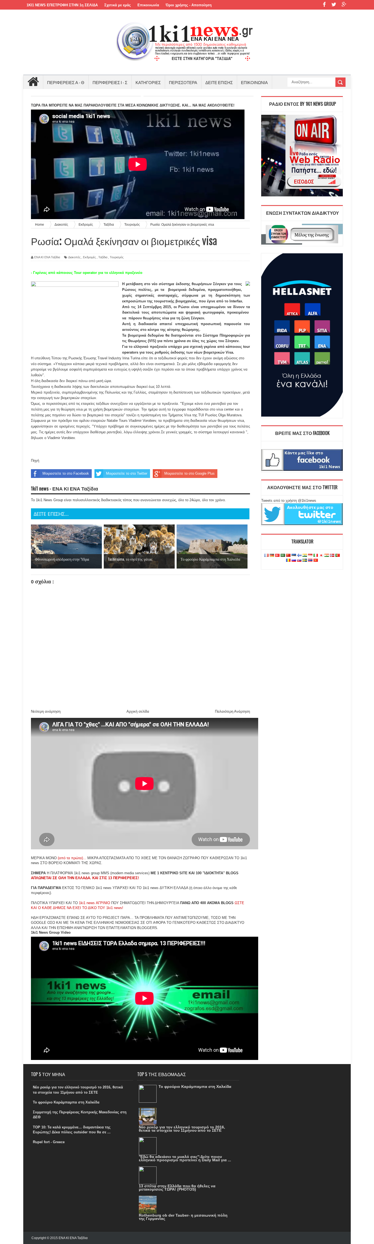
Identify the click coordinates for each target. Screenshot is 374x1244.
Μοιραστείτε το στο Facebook (65, 473)
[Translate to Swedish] (305, 560)
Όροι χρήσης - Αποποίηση (189, 5)
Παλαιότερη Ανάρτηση (232, 711)
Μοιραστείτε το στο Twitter (126, 473)
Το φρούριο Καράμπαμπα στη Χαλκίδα (66, 1102)
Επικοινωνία (148, 5)
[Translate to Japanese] (321, 556)
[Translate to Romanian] (288, 560)
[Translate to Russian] (294, 560)
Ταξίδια (102, 257)
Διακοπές (74, 257)
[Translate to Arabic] (283, 556)
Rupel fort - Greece (49, 1142)
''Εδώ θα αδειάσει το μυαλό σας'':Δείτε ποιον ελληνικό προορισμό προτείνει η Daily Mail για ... (185, 1158)
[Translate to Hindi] (305, 556)
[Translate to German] (272, 556)
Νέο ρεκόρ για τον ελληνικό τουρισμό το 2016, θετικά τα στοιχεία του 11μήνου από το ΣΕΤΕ (182, 1128)
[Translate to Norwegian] (332, 556)
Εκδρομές (89, 257)
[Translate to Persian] (326, 556)
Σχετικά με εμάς (117, 5)
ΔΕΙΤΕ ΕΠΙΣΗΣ (219, 82)
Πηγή (35, 460)
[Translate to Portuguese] (337, 556)
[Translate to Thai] (310, 560)
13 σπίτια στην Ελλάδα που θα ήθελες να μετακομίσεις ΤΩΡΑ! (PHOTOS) (177, 1187)
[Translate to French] (266, 556)
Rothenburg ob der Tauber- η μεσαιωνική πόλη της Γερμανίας (183, 1217)
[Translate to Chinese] (288, 556)
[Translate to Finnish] (299, 556)
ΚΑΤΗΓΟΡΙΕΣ (148, 82)
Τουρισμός (116, 257)
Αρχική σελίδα (137, 711)
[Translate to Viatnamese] (315, 560)
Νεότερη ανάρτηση (46, 711)
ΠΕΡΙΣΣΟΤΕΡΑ (183, 82)
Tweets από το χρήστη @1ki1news (288, 500)
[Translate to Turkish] (277, 556)
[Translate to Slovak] (299, 560)
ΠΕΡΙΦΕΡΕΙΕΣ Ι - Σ (110, 82)
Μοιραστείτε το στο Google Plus (189, 473)
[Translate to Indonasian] (310, 556)
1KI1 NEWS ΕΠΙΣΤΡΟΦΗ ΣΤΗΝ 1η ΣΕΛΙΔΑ (62, 5)
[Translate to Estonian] (294, 556)
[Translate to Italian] (315, 556)
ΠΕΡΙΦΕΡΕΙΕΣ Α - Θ (65, 82)
